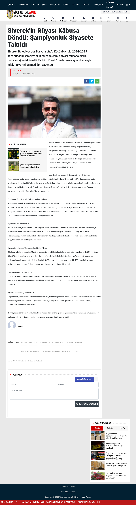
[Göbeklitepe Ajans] (21, 13)
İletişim (109, 21)
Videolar (73, 21)
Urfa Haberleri (35, 361)
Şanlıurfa (67, 352)
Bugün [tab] (97, 428)
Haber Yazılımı (86, 497)
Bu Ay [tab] (122, 428)
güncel (78, 343)
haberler (33, 343)
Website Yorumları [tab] (84, 379)
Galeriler (63, 21)
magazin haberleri (30, 352)
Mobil (44, 21)
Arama (53, 21)
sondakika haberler (50, 352)
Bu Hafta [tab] (110, 428)
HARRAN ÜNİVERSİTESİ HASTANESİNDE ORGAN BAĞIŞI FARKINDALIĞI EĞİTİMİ (60, 502)
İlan (101, 21)
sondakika (45, 343)
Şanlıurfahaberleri (17, 361)
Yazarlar (84, 21)
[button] (128, 5)
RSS (126, 21)
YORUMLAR (18, 375)
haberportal (58, 343)
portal (70, 343)
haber (24, 343)
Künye (118, 21)
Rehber (93, 21)
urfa (76, 352)
